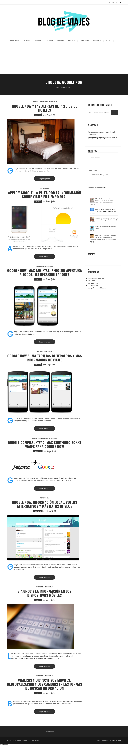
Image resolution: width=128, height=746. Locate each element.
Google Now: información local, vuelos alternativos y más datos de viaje (44, 504)
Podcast (72, 41)
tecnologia (44, 102)
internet (40, 352)
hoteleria (35, 102)
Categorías (92, 170)
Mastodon (50, 732)
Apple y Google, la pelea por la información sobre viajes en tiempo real (44, 194)
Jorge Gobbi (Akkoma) (97, 288)
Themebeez (116, 740)
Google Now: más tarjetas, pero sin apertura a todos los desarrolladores (44, 272)
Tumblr (109, 41)
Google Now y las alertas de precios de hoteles (44, 108)
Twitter (50, 41)
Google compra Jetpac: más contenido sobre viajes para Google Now (44, 444)
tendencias (53, 102)
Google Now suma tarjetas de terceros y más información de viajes (44, 357)
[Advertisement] (64, 59)
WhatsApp (97, 41)
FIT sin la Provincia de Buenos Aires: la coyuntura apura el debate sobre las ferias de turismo (102, 201)
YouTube (60, 41)
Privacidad (14, 41)
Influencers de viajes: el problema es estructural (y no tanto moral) (106, 219)
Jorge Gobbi (51, 115)
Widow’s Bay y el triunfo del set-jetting (105, 228)
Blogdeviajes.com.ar (96, 278)
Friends (91, 254)
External (91, 281)
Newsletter (84, 41)
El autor (27, 41)
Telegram (38, 41)
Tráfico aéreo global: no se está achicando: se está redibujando (106, 210)
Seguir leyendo (44, 179)
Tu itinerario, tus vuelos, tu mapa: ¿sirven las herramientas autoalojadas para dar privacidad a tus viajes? (103, 238)
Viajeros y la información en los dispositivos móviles (44, 593)
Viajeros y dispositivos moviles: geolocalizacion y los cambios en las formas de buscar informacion (44, 684)
